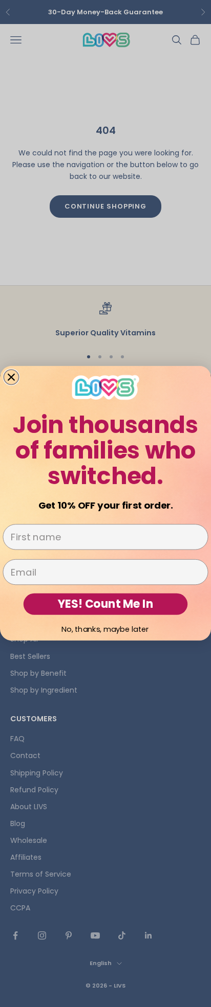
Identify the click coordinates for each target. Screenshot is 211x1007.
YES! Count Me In (106, 604)
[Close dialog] (11, 377)
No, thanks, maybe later (105, 629)
